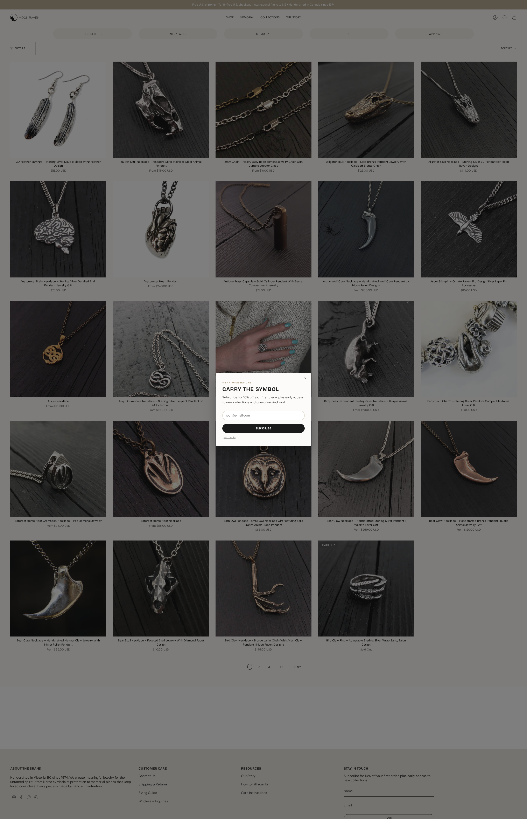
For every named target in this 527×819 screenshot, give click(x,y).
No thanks (230, 437)
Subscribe (263, 428)
